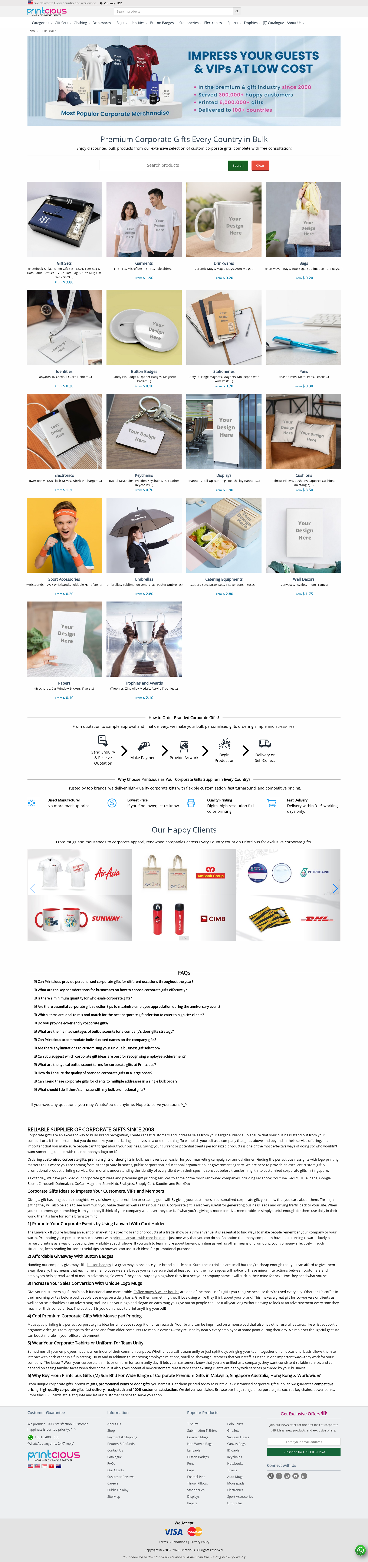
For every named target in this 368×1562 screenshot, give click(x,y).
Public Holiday (117, 1490)
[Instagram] (288, 1476)
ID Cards (233, 1450)
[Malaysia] (37, 1467)
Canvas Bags (236, 1443)
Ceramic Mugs (197, 1437)
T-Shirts (192, 1424)
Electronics (235, 1490)
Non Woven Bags (199, 1443)
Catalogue (275, 22)
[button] (32, 888)
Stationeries (195, 1490)
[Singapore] (44, 1467)
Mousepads (235, 1483)
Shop (111, 1430)
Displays (193, 1496)
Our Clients (115, 1470)
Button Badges (198, 1457)
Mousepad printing (42, 1324)
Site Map (113, 1496)
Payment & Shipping (122, 1437)
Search (238, 165)
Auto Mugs (235, 1476)
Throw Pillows (197, 1483)
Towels (232, 1470)
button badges (99, 1264)
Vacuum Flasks (238, 1437)
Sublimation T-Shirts (202, 1430)
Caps (190, 1470)
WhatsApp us (106, 1104)
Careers (112, 1483)
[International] (30, 1467)
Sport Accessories (240, 1496)
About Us (114, 1424)
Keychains (234, 1457)
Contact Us (115, 1450)
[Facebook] (279, 1476)
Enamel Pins (196, 1476)
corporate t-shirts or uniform (104, 1362)
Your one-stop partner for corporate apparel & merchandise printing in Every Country (184, 1557)
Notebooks (235, 1463)
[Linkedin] (304, 1476)
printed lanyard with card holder (139, 1237)
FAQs (111, 1463)
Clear (260, 165)
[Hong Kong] (52, 1467)
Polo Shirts (235, 1424)
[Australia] (59, 1467)
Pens (190, 1463)
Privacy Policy (199, 1542)
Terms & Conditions (173, 1542)
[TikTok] (271, 1476)
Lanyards (194, 1450)
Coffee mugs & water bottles (156, 1291)
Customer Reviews (120, 1476)
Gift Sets (233, 1430)
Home (31, 31)
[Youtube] (296, 1476)
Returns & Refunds (121, 1443)
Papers (192, 1503)
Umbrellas (234, 1503)
